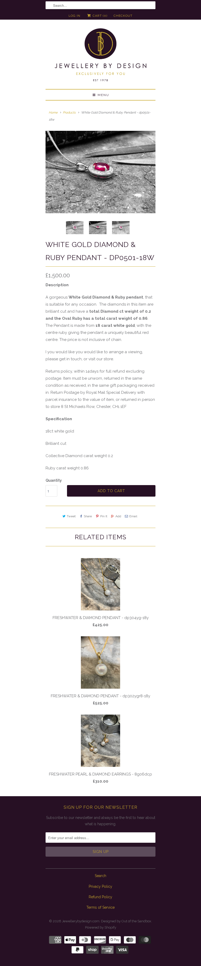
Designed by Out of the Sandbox (126, 921)
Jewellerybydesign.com (80, 921)
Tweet (71, 516)
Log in (74, 16)
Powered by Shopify (100, 927)
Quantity (54, 480)
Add (118, 516)
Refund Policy (100, 897)
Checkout (123, 16)
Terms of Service (100, 907)
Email (133, 516)
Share (88, 516)
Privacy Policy (100, 886)
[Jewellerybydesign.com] (100, 56)
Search (100, 876)
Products (69, 112)
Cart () (99, 16)
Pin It (103, 516)
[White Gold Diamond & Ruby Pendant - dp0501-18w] (100, 172)
